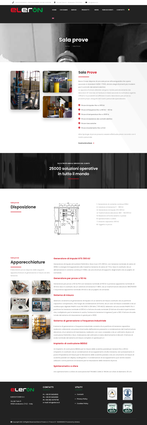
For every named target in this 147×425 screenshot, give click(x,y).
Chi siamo (64, 10)
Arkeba (77, 422)
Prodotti (85, 10)
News (96, 10)
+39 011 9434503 (51, 394)
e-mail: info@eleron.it (51, 402)
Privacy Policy (82, 399)
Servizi (74, 10)
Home (54, 10)
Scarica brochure (85, 143)
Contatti (120, 10)
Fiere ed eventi (107, 10)
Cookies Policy (82, 403)
